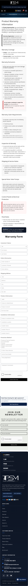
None (3, 347)
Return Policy (5, 541)
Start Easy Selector (14, 404)
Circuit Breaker (5, 341)
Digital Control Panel (7, 346)
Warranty (4, 583)
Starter (3, 343)
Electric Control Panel (7, 344)
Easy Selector (5, 517)
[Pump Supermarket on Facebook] (3, 575)
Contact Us (4, 526)
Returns (9, 583)
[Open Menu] (26, 10)
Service (4, 520)
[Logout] (5, 11)
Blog (3, 547)
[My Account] (2, 11)
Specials (4, 514)
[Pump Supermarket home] (14, 479)
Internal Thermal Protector (8, 340)
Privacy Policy (15, 583)
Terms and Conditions (7, 544)
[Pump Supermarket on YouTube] (11, 575)
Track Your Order (6, 535)
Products (4, 511)
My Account (5, 550)
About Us (4, 523)
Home (3, 508)
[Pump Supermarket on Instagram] (7, 575)
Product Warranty (6, 538)
